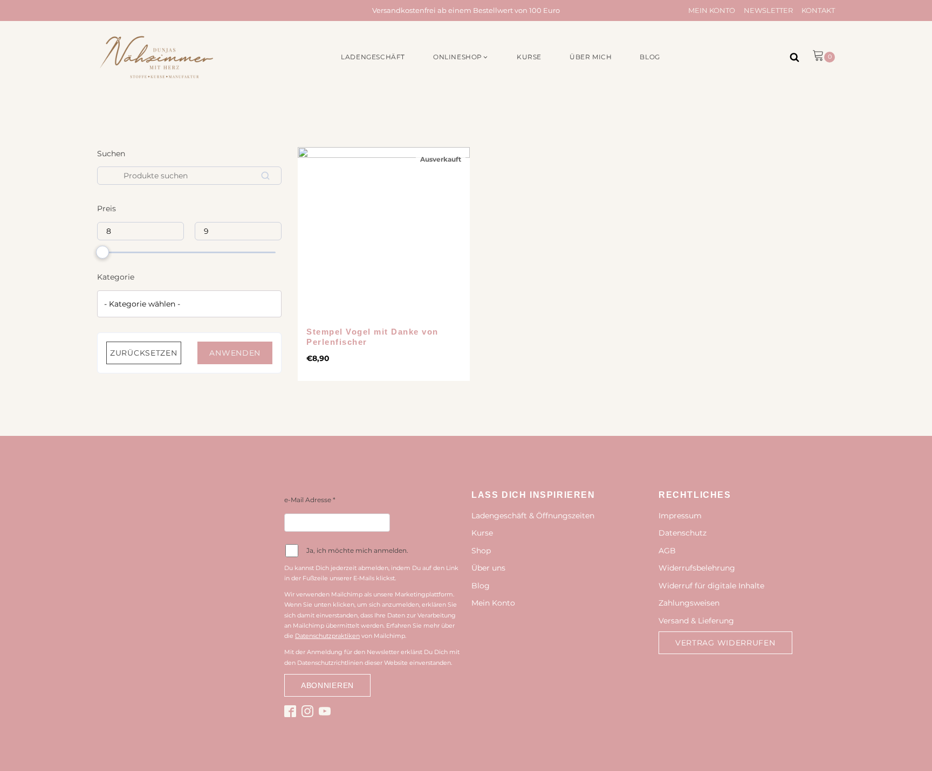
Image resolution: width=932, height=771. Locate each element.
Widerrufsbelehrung (697, 568)
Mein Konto (711, 10)
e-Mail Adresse (309, 500)
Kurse (482, 533)
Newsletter (768, 10)
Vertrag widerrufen (725, 643)
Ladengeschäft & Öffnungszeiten (532, 515)
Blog (480, 586)
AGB (667, 550)
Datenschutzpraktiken (327, 636)
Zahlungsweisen (689, 603)
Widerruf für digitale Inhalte (711, 586)
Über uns (488, 568)
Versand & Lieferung (696, 621)
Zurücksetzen (143, 353)
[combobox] (189, 303)
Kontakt (818, 10)
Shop (481, 550)
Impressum (680, 515)
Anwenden (235, 353)
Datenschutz (683, 533)
